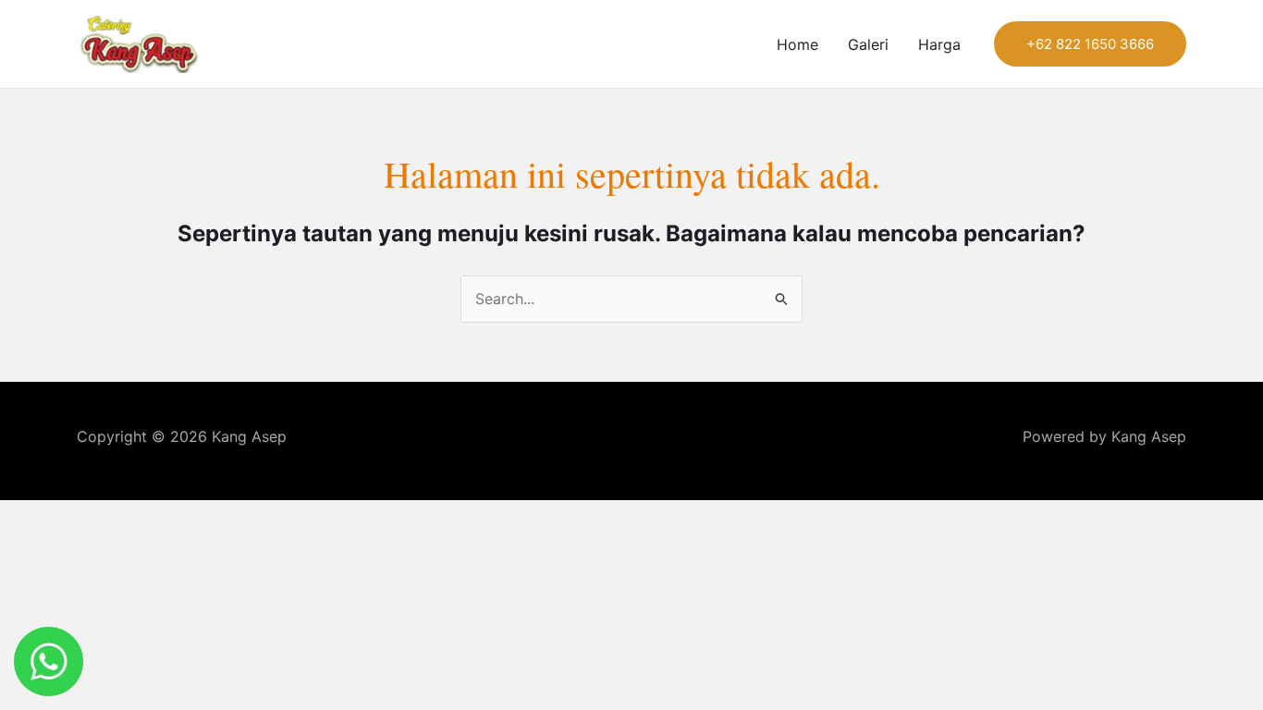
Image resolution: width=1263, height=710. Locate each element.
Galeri (868, 44)
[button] (1090, 44)
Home (797, 44)
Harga (939, 44)
